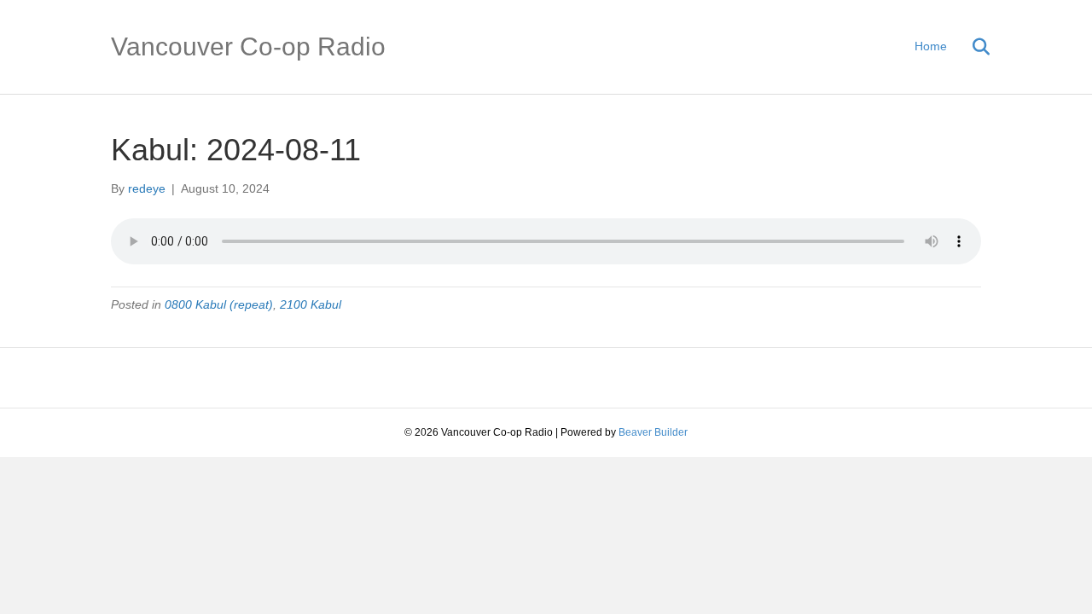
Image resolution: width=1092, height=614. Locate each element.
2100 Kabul (310, 304)
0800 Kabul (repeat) (219, 304)
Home (931, 46)
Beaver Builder (653, 432)
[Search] (970, 47)
